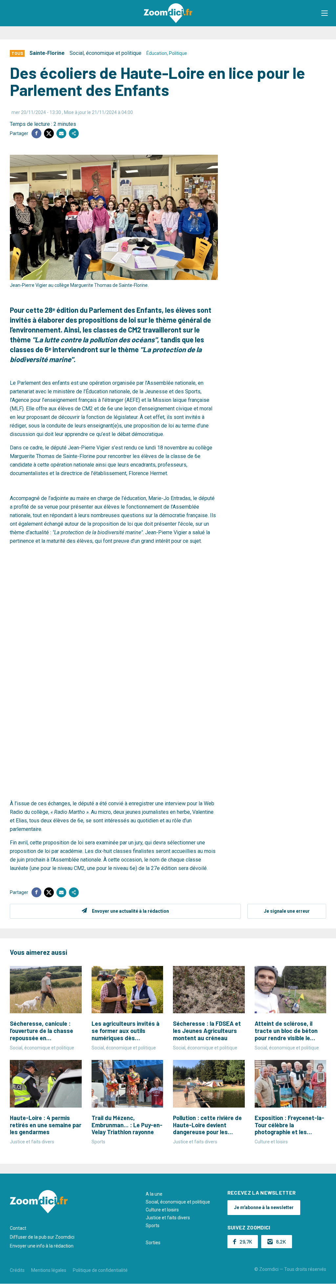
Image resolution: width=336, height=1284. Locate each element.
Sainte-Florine (47, 53)
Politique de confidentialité (100, 1270)
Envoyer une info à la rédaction (42, 1246)
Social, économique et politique (105, 53)
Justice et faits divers (168, 1217)
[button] (324, 13)
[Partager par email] (61, 133)
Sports (152, 1225)
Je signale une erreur (287, 911)
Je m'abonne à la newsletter (264, 1207)
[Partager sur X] (49, 133)
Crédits (17, 1270)
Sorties (153, 1242)
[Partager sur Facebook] (36, 133)
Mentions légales (48, 1270)
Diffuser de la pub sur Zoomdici (42, 1237)
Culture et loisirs (162, 1209)
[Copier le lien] (74, 133)
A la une (154, 1194)
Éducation (156, 53)
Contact (18, 1228)
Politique (178, 53)
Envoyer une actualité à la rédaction (130, 911)
